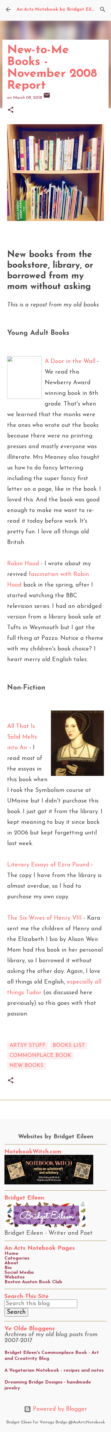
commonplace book (40, 1055)
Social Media (19, 1272)
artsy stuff (27, 1045)
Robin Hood (23, 564)
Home (11, 1253)
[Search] (102, 9)
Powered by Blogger (59, 1409)
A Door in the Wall (71, 361)
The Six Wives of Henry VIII (44, 918)
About (11, 1263)
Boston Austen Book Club (33, 1282)
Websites (14, 1277)
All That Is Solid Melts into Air (22, 737)
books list (69, 1045)
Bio (8, 1267)
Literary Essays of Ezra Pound (48, 865)
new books (26, 1065)
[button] (10, 110)
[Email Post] (46, 98)
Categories (16, 1258)
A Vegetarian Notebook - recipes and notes (54, 1370)
